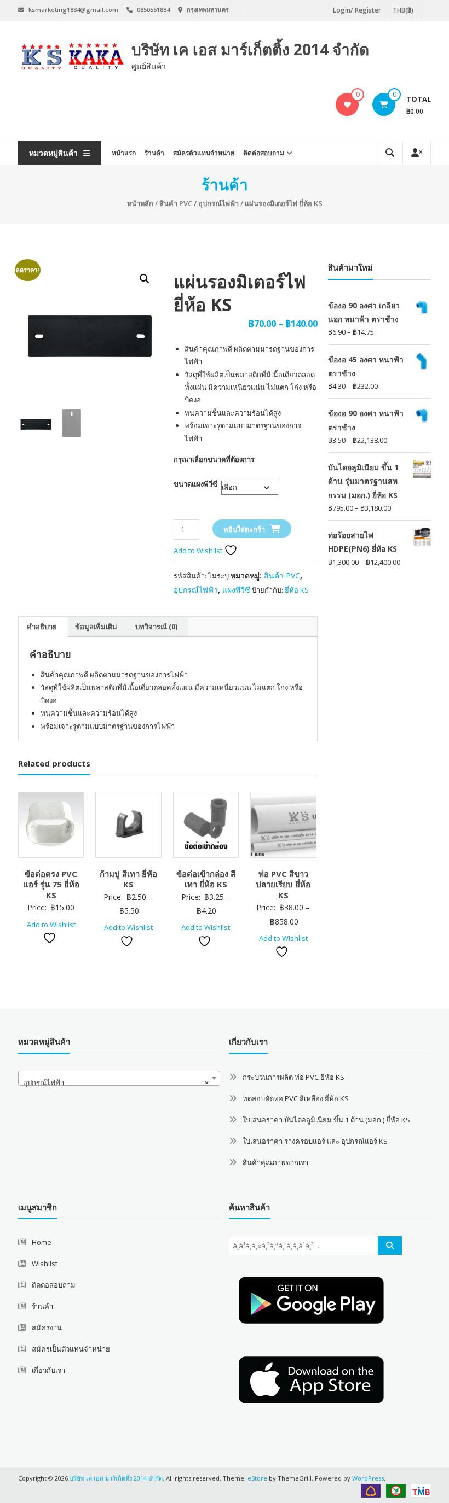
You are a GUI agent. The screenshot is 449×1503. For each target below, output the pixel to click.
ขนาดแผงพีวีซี (195, 484)
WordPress (368, 1478)
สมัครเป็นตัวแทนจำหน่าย (71, 1349)
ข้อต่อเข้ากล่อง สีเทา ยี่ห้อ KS (205, 879)
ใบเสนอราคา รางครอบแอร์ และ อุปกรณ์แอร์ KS (315, 1141)
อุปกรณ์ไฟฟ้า (218, 203)
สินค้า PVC (175, 203)
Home (41, 1242)
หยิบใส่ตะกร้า (244, 529)
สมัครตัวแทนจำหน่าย (203, 152)
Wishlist (44, 1263)
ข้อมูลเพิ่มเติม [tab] (96, 626)
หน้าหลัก (140, 203)
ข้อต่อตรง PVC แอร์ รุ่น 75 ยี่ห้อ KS (51, 884)
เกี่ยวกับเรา (48, 1370)
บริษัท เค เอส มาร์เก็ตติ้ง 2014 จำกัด (250, 49)
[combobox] (119, 1078)
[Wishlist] (347, 104)
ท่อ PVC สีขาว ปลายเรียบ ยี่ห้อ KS (283, 884)
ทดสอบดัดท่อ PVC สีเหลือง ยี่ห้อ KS (296, 1098)
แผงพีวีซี (236, 589)
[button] (144, 279)
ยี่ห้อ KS (297, 590)
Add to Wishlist (199, 550)
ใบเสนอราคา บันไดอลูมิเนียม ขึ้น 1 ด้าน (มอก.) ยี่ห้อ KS (326, 1120)
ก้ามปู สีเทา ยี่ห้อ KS (128, 879)
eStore (257, 1478)
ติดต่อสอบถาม (263, 152)
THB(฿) (403, 10)
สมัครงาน (47, 1327)
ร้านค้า (154, 152)
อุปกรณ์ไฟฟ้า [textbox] (116, 1082)
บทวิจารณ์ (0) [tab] (156, 626)
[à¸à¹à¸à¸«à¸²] (390, 1245)
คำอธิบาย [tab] (42, 626)
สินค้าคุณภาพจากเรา (275, 1162)
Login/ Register (357, 10)
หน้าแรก (124, 152)
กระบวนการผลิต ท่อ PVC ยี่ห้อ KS (293, 1077)
